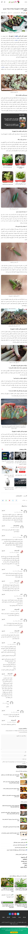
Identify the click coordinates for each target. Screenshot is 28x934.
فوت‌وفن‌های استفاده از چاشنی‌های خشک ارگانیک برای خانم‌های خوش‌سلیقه (10, 806)
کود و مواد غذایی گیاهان (8, 902)
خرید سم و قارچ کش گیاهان (20, 184)
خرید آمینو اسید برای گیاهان (7, 184)
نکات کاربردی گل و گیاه (21, 886)
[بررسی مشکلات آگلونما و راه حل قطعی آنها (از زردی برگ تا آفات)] (20, 882)
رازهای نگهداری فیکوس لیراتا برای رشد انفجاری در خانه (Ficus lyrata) (21, 906)
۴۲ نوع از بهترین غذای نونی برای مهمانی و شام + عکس (11, 789)
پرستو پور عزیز (16, 525)
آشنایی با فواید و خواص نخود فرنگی (20, 842)
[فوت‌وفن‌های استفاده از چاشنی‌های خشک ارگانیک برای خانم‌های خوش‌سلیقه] (23, 806)
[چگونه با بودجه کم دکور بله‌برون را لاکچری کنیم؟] (23, 827)
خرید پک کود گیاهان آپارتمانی (20, 167)
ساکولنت (16, 36)
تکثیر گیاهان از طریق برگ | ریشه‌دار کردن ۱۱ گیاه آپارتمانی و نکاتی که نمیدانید (11, 782)
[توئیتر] (18, 914)
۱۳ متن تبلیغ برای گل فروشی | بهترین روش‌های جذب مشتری (10, 833)
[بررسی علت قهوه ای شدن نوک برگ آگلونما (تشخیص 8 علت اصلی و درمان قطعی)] (14, 125)
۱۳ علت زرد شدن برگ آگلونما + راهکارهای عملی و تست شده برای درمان (7, 890)
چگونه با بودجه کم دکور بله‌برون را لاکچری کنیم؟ (11, 827)
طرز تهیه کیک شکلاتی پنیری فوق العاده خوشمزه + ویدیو (16, 850)
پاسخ (3, 510)
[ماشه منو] (25, 2)
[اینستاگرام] (12, 914)
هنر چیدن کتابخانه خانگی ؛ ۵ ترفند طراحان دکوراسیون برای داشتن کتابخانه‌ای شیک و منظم (10, 813)
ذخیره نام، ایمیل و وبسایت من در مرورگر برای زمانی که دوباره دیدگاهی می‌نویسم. (14, 762)
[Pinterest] (9, 500)
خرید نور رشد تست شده (7, 167)
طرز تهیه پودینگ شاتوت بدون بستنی (19, 845)
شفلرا (25, 865)
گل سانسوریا (24, 857)
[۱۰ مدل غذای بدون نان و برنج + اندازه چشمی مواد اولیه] (23, 820)
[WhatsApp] (6, 500)
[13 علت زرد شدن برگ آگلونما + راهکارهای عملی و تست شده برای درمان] (7, 882)
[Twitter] (13, 500)
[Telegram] (2, 500)
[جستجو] (2, 2)
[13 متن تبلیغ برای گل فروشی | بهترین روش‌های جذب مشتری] (23, 833)
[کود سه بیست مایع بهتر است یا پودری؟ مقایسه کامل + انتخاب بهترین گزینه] (7, 898)
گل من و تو (17, 550)
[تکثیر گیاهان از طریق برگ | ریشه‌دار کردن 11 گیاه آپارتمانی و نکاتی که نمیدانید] (23, 782)
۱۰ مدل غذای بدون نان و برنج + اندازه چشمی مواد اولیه (10, 820)
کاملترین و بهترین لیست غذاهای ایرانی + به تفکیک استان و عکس (10, 796)
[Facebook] (16, 500)
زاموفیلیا (25, 859)
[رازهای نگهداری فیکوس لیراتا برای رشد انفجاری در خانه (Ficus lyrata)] (20, 898)
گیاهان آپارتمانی (18, 496)
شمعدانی (25, 863)
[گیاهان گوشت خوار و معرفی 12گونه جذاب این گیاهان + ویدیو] (23, 775)
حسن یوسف (24, 861)
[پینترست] (15, 914)
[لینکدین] (10, 914)
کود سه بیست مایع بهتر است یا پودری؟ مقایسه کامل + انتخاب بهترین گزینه (8, 906)
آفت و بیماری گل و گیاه (21, 884)
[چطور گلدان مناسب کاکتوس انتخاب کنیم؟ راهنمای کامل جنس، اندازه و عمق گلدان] (14, 119)
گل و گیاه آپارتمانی (9, 886)
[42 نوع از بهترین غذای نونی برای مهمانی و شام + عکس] (23, 789)
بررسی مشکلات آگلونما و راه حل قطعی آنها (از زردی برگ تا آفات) (21, 889)
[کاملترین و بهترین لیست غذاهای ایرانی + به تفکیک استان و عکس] (23, 796)
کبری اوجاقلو (23, 12)
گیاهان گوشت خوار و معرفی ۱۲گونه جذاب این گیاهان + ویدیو (10, 775)
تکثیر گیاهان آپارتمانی (16, 12)
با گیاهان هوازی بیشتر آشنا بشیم (20, 847)
